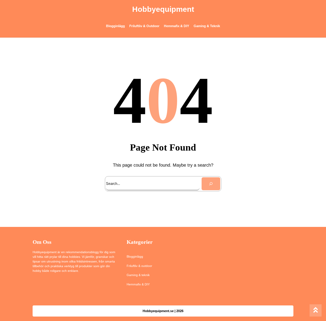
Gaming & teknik (138, 275)
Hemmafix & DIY (138, 284)
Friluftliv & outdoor (139, 266)
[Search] (211, 183)
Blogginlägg (135, 256)
